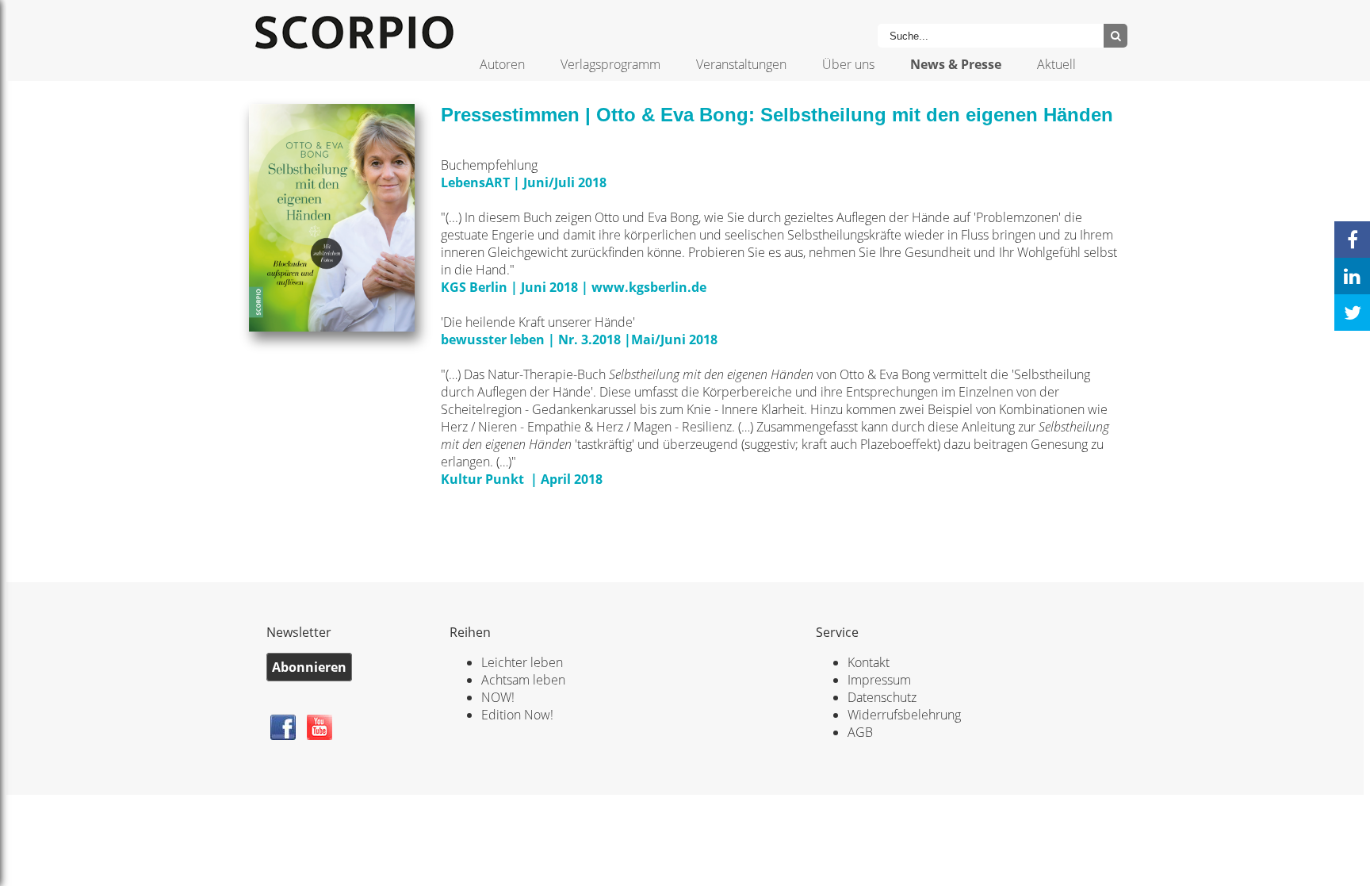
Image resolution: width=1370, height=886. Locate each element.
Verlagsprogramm (610, 64)
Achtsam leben (523, 679)
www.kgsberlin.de (650, 287)
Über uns (848, 64)
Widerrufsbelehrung (904, 714)
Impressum (879, 679)
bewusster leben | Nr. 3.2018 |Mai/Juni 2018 (579, 339)
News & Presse (955, 64)
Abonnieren (309, 667)
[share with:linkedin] (1352, 276)
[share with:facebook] (1352, 239)
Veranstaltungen (741, 64)
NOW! (498, 697)
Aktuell (1056, 64)
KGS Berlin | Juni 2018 (509, 287)
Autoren (502, 64)
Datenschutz (882, 697)
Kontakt (869, 662)
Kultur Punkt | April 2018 (522, 479)
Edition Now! (517, 714)
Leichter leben (522, 662)
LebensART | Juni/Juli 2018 (524, 182)
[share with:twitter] (1352, 312)
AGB (860, 732)
